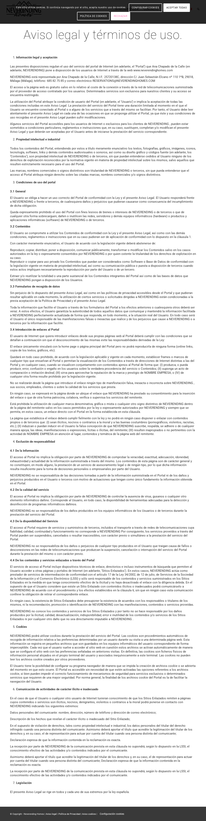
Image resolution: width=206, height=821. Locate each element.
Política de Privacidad (69, 814)
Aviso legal (51, 814)
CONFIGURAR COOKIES (145, 7)
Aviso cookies (89, 814)
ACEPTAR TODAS (176, 7)
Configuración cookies (112, 814)
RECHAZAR (120, 16)
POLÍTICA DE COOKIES (93, 16)
